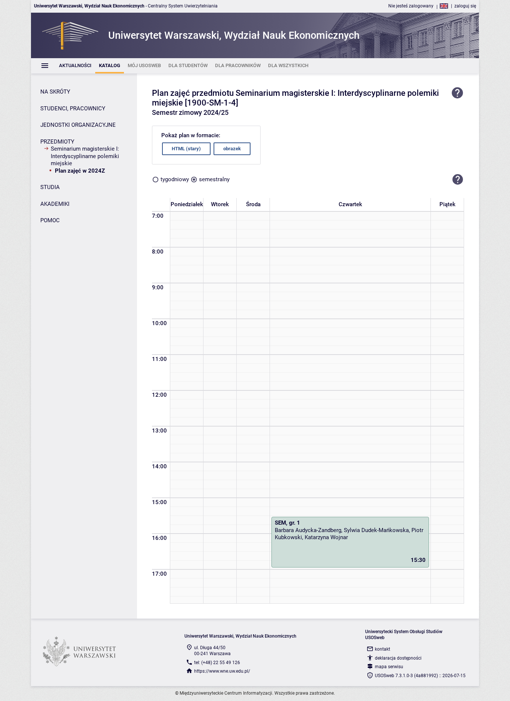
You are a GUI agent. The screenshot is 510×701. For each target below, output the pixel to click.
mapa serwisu (389, 666)
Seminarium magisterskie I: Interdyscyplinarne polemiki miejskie (85, 156)
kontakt (382, 649)
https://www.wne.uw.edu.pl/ (222, 671)
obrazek (232, 148)
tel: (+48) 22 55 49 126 (217, 662)
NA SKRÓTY (55, 91)
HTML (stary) (186, 148)
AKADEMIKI (54, 204)
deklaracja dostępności (398, 658)
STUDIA (50, 187)
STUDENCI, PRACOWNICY (72, 108)
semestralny (214, 179)
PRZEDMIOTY (57, 141)
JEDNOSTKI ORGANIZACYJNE (78, 125)
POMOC (50, 220)
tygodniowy (175, 179)
